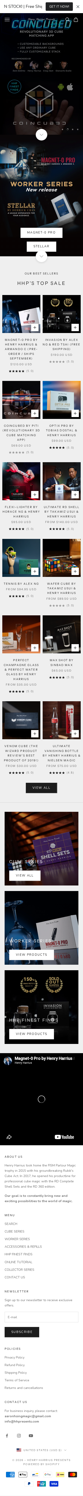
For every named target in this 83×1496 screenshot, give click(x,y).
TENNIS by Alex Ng (21, 583)
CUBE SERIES (14, 1231)
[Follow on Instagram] (19, 1435)
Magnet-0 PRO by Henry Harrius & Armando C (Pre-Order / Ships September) (21, 349)
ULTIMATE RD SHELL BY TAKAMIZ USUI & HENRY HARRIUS (62, 511)
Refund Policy (15, 1365)
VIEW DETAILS (41, 115)
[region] (41, 74)
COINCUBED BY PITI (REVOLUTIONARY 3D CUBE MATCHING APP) (21, 432)
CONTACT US (15, 1277)
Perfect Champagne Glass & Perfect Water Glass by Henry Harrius (21, 669)
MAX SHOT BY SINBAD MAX (62, 662)
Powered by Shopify (41, 1464)
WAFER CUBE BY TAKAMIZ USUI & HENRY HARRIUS (61, 588)
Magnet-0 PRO (41, 233)
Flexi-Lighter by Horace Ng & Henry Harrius (21, 511)
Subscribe (22, 1332)
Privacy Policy (14, 1357)
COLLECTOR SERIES (19, 1270)
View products (31, 955)
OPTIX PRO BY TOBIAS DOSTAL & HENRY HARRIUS (61, 430)
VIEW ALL (41, 788)
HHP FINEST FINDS (19, 1254)
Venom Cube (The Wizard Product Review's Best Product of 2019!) (21, 753)
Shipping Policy (16, 1372)
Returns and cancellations (24, 1388)
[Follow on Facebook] (7, 1435)
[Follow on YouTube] (31, 1435)
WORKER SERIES (17, 1239)
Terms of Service (17, 1380)
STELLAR (41, 246)
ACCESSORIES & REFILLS (23, 1247)
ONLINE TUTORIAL (18, 1262)
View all (25, 876)
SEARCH (11, 1224)
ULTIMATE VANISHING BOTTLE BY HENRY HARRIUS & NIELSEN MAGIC (62, 753)
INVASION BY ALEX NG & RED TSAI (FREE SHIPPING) (61, 344)
